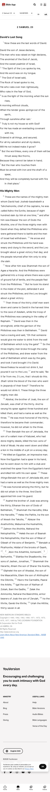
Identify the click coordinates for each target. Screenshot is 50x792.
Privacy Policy (29, 769)
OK (43, 766)
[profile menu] (43, 4)
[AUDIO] (38, 14)
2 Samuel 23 (7, 13)
